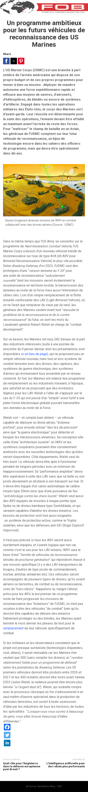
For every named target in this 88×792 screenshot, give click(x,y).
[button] (6, 61)
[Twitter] (7, 737)
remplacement (13, 628)
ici (22, 354)
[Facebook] (7, 729)
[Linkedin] (7, 745)
